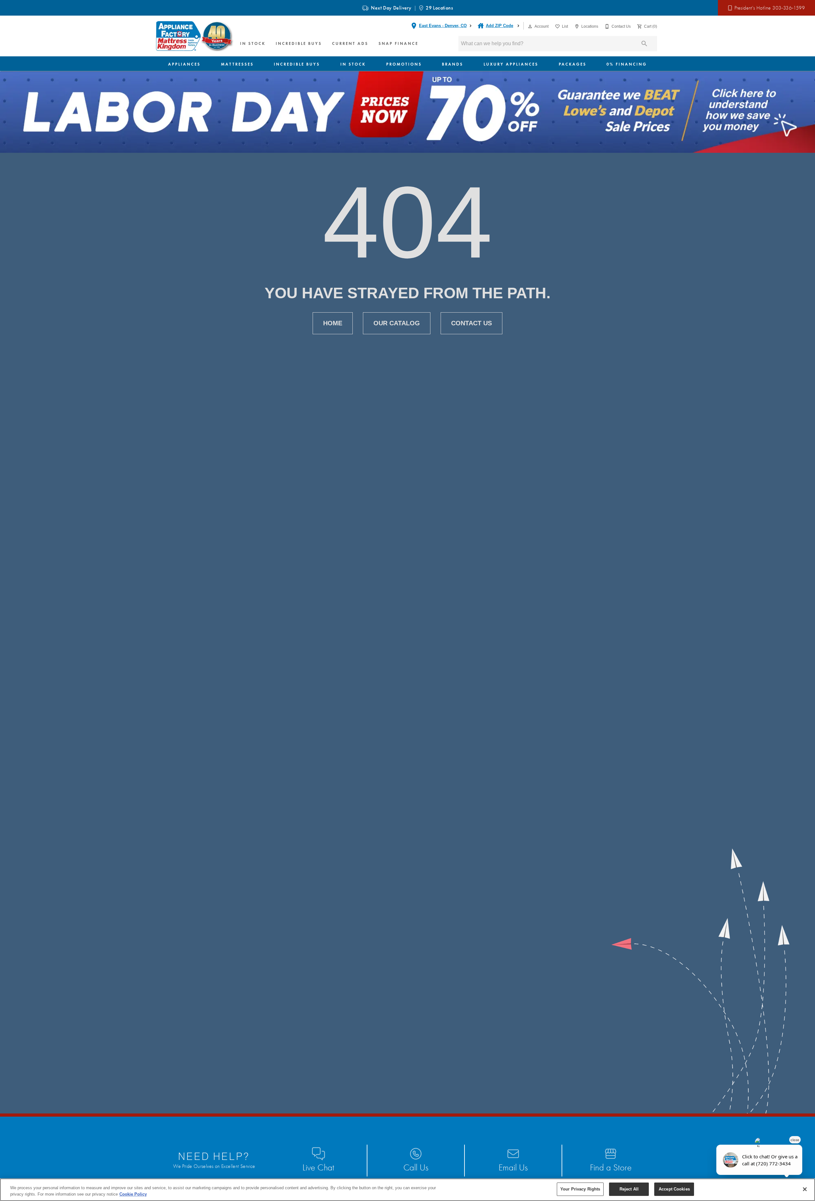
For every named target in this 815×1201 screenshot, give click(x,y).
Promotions (404, 64)
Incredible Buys (299, 43)
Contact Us (471, 323)
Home (332, 323)
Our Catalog (396, 323)
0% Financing (626, 64)
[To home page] (195, 36)
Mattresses (237, 64)
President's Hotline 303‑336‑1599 (769, 8)
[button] (530, 26)
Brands (452, 64)
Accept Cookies (674, 1189)
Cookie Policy (133, 1194)
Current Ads (350, 43)
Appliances (184, 64)
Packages (572, 64)
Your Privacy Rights (580, 1189)
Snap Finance (398, 43)
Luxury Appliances (511, 64)
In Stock (253, 43)
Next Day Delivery (391, 8)
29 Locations (439, 8)
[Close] (805, 1189)
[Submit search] (644, 43)
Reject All (629, 1189)
